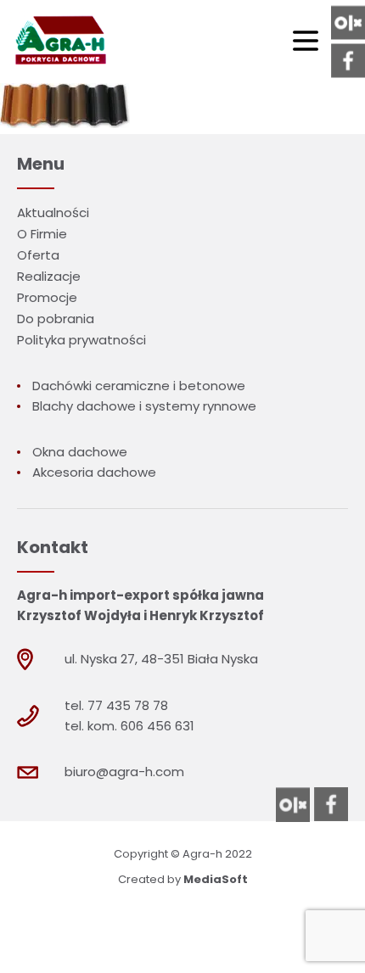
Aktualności (53, 212)
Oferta (38, 255)
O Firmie (42, 234)
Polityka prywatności (81, 340)
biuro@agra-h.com (124, 771)
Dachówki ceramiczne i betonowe (138, 385)
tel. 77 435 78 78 (116, 705)
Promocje (47, 297)
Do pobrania (55, 318)
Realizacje (49, 276)
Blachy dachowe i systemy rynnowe (144, 406)
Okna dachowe (79, 452)
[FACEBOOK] (348, 61)
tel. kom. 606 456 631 (129, 726)
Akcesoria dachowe (94, 472)
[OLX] (348, 23)
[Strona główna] (58, 41)
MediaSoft (215, 879)
